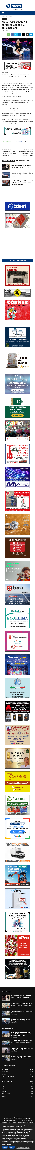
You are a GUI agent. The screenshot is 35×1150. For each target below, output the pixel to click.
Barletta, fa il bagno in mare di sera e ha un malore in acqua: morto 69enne (22, 175)
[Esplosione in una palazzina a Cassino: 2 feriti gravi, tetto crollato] (6, 1050)
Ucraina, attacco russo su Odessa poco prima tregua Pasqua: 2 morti (9, 153)
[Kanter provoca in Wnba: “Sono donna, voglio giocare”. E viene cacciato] (6, 167)
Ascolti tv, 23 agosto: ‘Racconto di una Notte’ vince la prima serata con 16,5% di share (22, 182)
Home (3, 16)
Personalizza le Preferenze (23, 1147)
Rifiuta (11, 1147)
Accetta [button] (5, 1147)
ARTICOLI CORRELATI (8, 161)
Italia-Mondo (9, 16)
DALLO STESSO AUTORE (22, 161)
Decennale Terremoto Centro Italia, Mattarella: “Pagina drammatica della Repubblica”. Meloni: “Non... (21, 1034)
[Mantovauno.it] (17, 6)
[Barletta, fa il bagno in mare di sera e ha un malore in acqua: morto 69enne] (6, 175)
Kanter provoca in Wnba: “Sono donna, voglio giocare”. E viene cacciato (21, 167)
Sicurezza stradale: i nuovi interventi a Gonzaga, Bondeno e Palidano (26, 153)
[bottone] (17, 260)
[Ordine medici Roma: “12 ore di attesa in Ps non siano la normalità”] (6, 1013)
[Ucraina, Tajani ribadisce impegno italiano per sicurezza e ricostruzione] (6, 1021)
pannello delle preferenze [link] (27, 1141)
